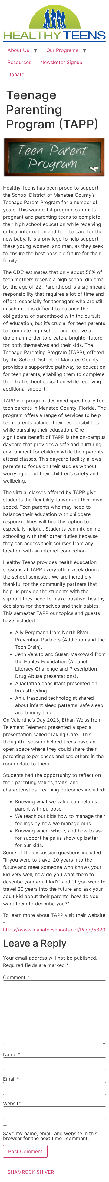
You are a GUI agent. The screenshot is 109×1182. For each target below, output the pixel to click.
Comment (16, 977)
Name (11, 1054)
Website (12, 1103)
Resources (19, 62)
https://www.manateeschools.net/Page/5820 (54, 930)
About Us (18, 50)
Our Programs (62, 50)
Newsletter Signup (61, 62)
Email (11, 1078)
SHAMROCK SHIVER (31, 1172)
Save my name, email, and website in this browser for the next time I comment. (50, 1136)
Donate (16, 74)
